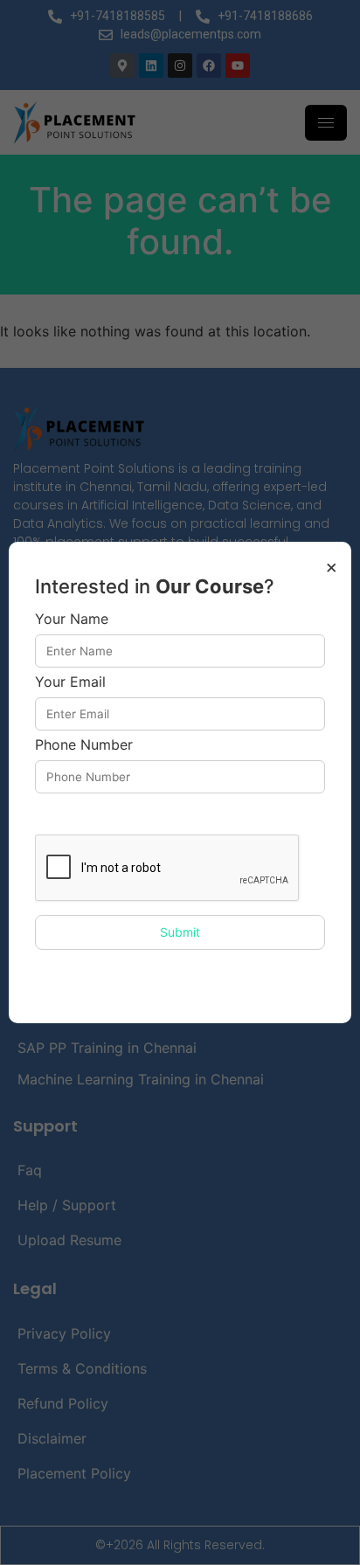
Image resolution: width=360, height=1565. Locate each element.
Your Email (70, 682)
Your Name (71, 619)
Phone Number (84, 745)
